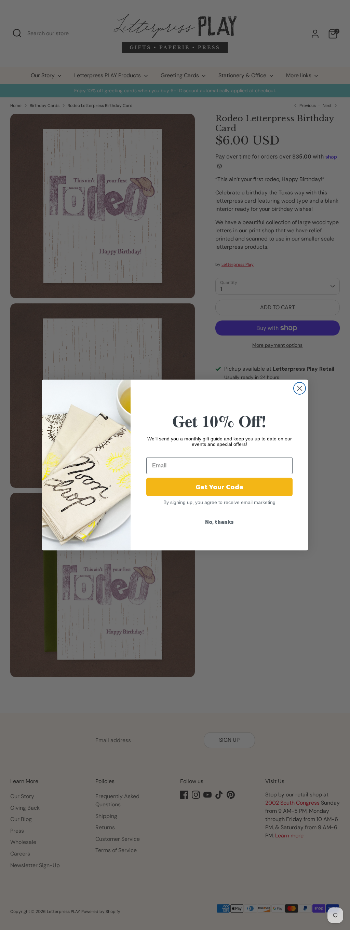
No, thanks (219, 522)
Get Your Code (219, 487)
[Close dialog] (300, 388)
